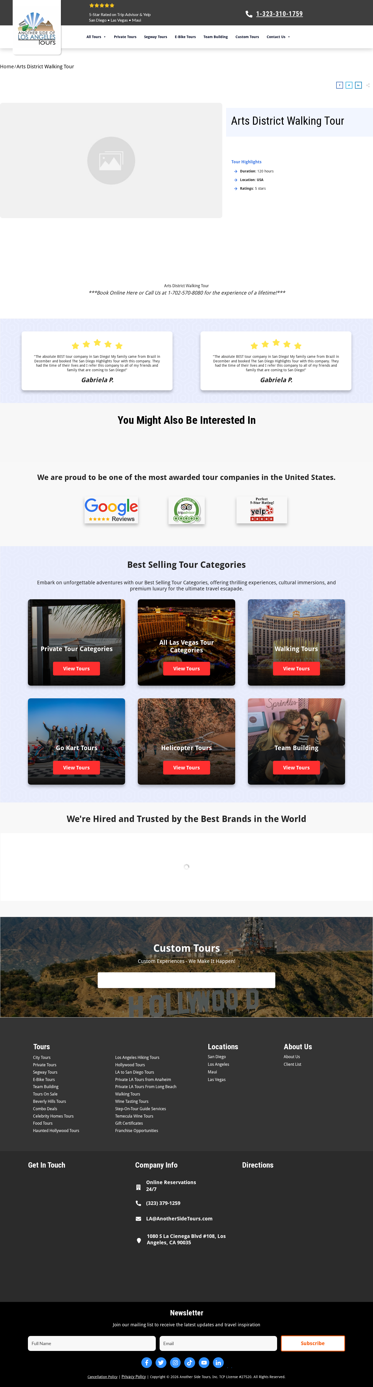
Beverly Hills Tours (49, 1101)
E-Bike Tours (185, 37)
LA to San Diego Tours (134, 1072)
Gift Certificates (129, 1123)
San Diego (98, 20)
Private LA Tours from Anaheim (143, 1079)
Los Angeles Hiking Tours (137, 1057)
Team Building (216, 37)
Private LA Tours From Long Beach (145, 1086)
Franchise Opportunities (136, 1130)
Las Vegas (119, 20)
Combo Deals (45, 1108)
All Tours (94, 37)
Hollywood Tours (130, 1064)
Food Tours (43, 1123)
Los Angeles (218, 1064)
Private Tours (125, 37)
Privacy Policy (134, 1376)
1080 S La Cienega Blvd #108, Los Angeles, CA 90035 (186, 1239)
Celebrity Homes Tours (53, 1116)
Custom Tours (247, 37)
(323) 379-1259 (163, 1203)
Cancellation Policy (102, 1377)
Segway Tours (155, 37)
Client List (292, 1064)
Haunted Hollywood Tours (56, 1130)
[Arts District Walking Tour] (111, 160)
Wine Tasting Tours (131, 1101)
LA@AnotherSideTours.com (179, 1219)
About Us (292, 1056)
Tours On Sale (45, 1094)
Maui (136, 20)
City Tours (41, 1057)
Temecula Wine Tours (134, 1116)
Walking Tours (127, 1094)
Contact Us (276, 37)
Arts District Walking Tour (186, 285)
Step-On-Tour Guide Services (140, 1108)
